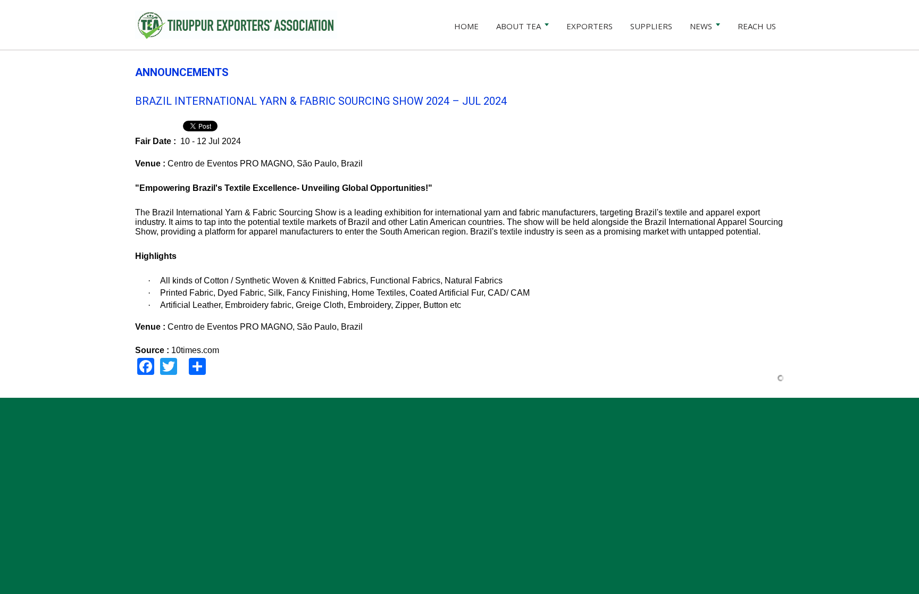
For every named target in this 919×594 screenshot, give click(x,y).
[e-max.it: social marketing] (781, 377)
